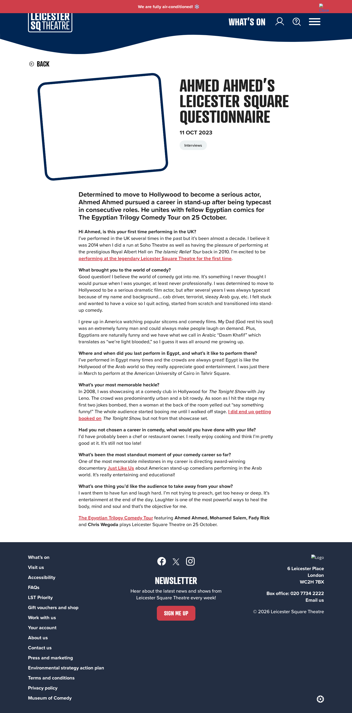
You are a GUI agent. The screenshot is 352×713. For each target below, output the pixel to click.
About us (38, 637)
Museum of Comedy (50, 697)
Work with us (42, 617)
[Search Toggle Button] (296, 22)
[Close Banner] (321, 6)
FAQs (34, 587)
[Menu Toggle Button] (318, 22)
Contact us (40, 647)
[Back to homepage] (50, 30)
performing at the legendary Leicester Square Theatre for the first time (155, 258)
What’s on (247, 22)
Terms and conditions (51, 677)
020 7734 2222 (307, 593)
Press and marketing (50, 657)
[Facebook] (161, 561)
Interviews (193, 145)
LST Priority (40, 597)
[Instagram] (190, 561)
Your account (42, 627)
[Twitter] (176, 561)
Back (42, 63)
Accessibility (41, 577)
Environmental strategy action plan (66, 667)
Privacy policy (42, 687)
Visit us (36, 567)
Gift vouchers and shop (53, 607)
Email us (315, 599)
